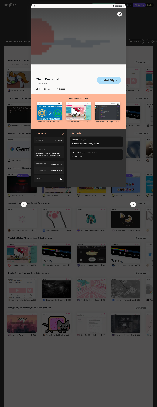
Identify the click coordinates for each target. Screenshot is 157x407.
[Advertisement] (9, 203)
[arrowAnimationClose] (24, 204)
